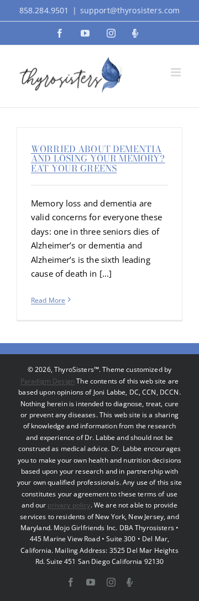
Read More (48, 300)
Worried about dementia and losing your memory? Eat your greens (98, 158)
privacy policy (69, 505)
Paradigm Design (47, 381)
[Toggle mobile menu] (176, 72)
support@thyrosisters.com (130, 10)
